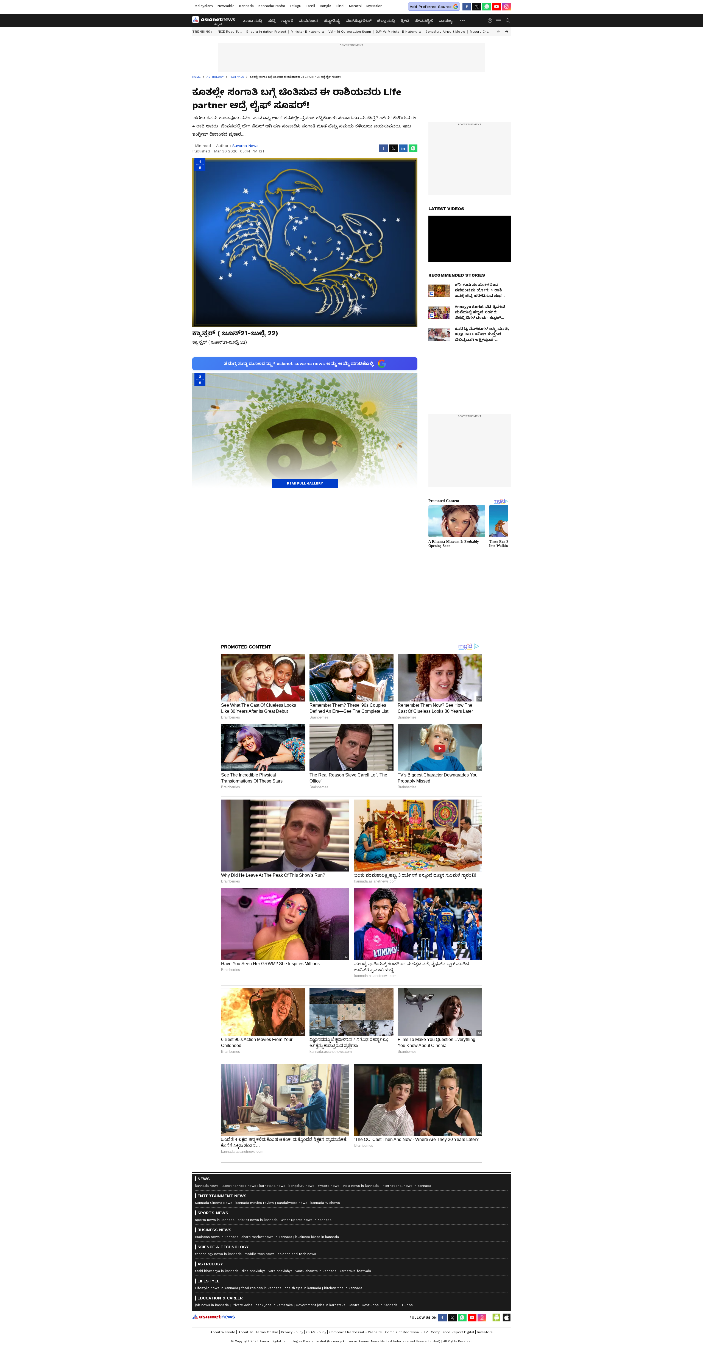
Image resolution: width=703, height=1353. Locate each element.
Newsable (226, 6)
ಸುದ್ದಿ (272, 20)
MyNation (374, 6)
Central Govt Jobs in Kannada (373, 1305)
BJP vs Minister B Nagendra (398, 32)
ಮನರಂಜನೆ (308, 20)
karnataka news (272, 1186)
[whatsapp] (486, 6)
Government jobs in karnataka (320, 1305)
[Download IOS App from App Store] (506, 1317)
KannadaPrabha (271, 6)
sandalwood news (292, 1203)
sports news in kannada (215, 1220)
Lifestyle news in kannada (216, 1288)
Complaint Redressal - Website (355, 1332)
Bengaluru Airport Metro (445, 32)
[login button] (491, 20)
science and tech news (297, 1254)
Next (507, 32)
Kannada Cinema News (213, 1203)
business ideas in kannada (317, 1237)
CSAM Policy (316, 1332)
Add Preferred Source (430, 6)
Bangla (325, 6)
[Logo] (215, 20)
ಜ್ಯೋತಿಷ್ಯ (332, 20)
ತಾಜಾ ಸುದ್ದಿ (252, 20)
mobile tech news (260, 1254)
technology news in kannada (218, 1254)
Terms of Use (267, 1332)
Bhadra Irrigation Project (266, 32)
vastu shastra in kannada (315, 1271)
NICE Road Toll (230, 32)
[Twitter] (476, 6)
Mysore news (328, 1186)
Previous (498, 32)
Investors (485, 1332)
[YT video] (496, 6)
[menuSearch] (508, 20)
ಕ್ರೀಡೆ (405, 20)
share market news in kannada (266, 1237)
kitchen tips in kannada (343, 1288)
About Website (222, 1332)
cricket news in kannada (258, 1220)
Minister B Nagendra (307, 32)
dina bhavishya (254, 1271)
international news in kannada (406, 1186)
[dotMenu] (462, 20)
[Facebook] (466, 6)
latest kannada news (239, 1186)
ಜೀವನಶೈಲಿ (424, 20)
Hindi (340, 6)
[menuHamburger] (498, 20)
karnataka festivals (355, 1271)
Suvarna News (245, 145)
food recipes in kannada (261, 1288)
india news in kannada (360, 1186)
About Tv (245, 1332)
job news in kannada (212, 1305)
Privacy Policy (292, 1332)
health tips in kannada (302, 1288)
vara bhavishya (280, 1271)
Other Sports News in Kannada (306, 1220)
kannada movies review (254, 1203)
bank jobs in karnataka (274, 1305)
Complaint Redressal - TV (406, 1332)
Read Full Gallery (305, 483)
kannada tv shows (325, 1203)
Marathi (355, 6)
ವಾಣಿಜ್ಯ (446, 20)
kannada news (207, 1186)
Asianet (213, 1316)
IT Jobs (407, 1305)
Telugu (295, 6)
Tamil (310, 6)
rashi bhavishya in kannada (217, 1271)
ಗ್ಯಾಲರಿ (287, 20)
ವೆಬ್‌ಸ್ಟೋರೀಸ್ (359, 20)
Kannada (246, 6)
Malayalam (203, 6)
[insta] (506, 6)
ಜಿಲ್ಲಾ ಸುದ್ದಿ (386, 20)
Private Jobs (242, 1305)
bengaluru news (301, 1186)
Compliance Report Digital (452, 1332)
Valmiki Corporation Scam (349, 32)
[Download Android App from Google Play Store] (496, 1317)
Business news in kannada (216, 1237)
